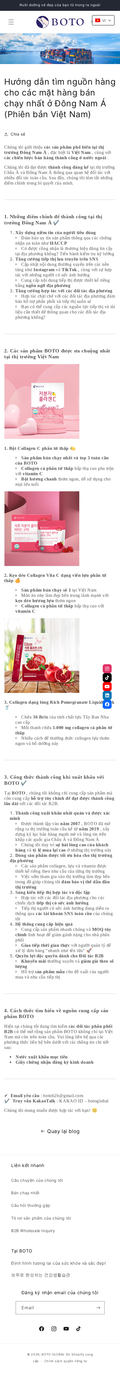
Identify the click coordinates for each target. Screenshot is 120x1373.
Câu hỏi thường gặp (31, 1205)
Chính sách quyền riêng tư (65, 1361)
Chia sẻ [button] (18, 134)
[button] (11, 22)
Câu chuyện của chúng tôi (37, 1180)
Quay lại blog (63, 1131)
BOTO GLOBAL (53, 1354)
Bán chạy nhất (25, 1192)
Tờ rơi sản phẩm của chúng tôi (41, 1218)
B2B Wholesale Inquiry (33, 1230)
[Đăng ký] (98, 1307)
